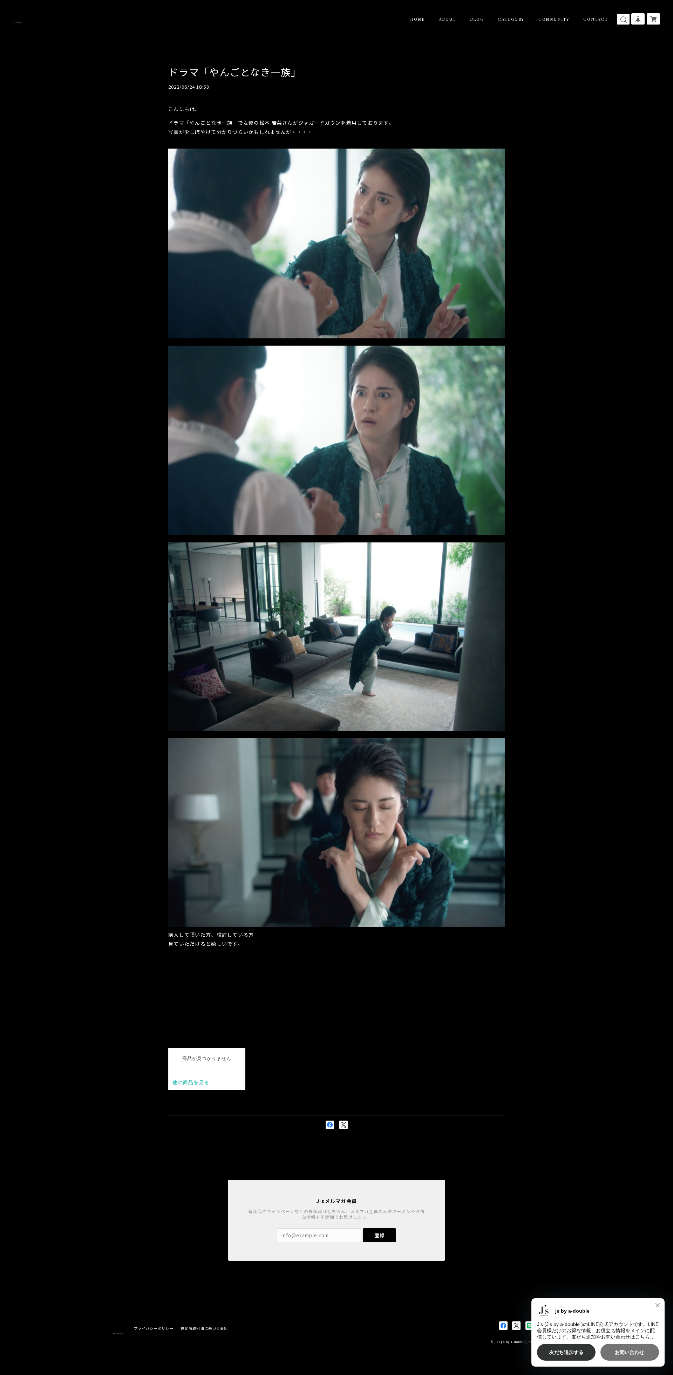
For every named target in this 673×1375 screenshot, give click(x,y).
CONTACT (595, 19)
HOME (417, 19)
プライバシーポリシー (154, 1328)
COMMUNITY (553, 19)
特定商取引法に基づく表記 (204, 1328)
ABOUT (447, 19)
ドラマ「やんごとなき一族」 (234, 72)
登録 (380, 1235)
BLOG (477, 19)
